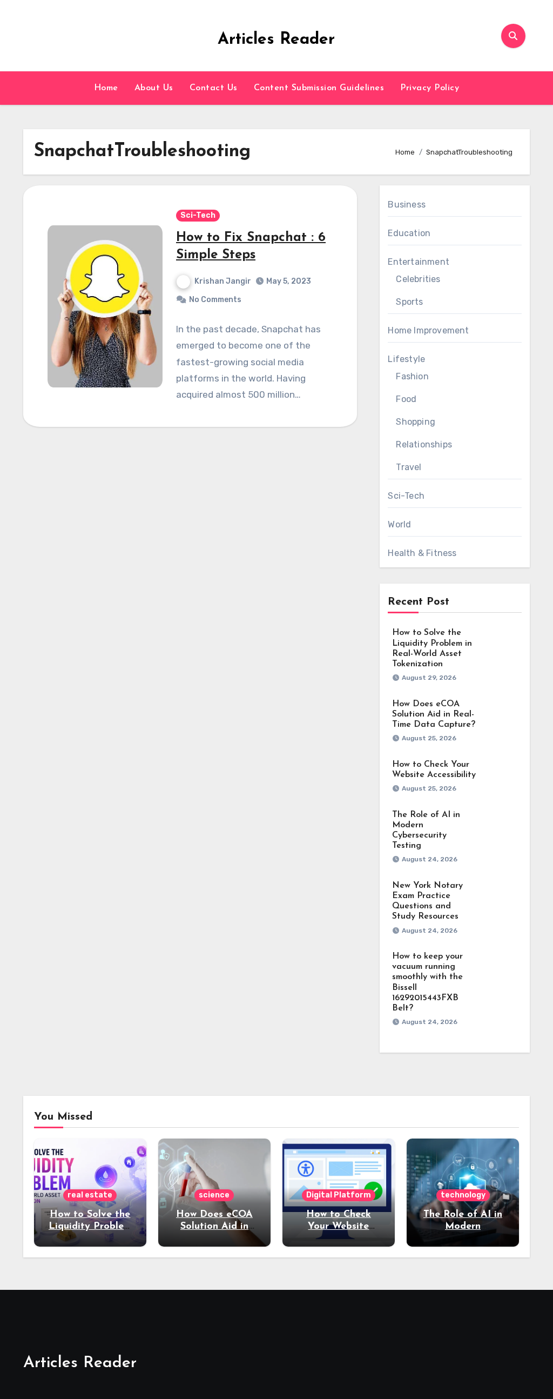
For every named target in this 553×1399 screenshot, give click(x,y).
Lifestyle (406, 359)
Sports (409, 302)
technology (463, 1195)
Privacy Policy (429, 88)
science (214, 1195)
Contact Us (214, 88)
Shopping (415, 422)
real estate (90, 1195)
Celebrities (418, 279)
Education (409, 233)
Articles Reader (276, 39)
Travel (408, 467)
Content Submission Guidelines (319, 88)
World (399, 524)
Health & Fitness (422, 553)
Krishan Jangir (222, 281)
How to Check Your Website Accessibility (338, 1226)
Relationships (424, 444)
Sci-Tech (197, 215)
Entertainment (418, 262)
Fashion (412, 376)
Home (106, 88)
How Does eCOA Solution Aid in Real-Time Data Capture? (433, 714)
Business (407, 204)
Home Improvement (428, 330)
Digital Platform (338, 1195)
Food (406, 399)
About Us (153, 88)
